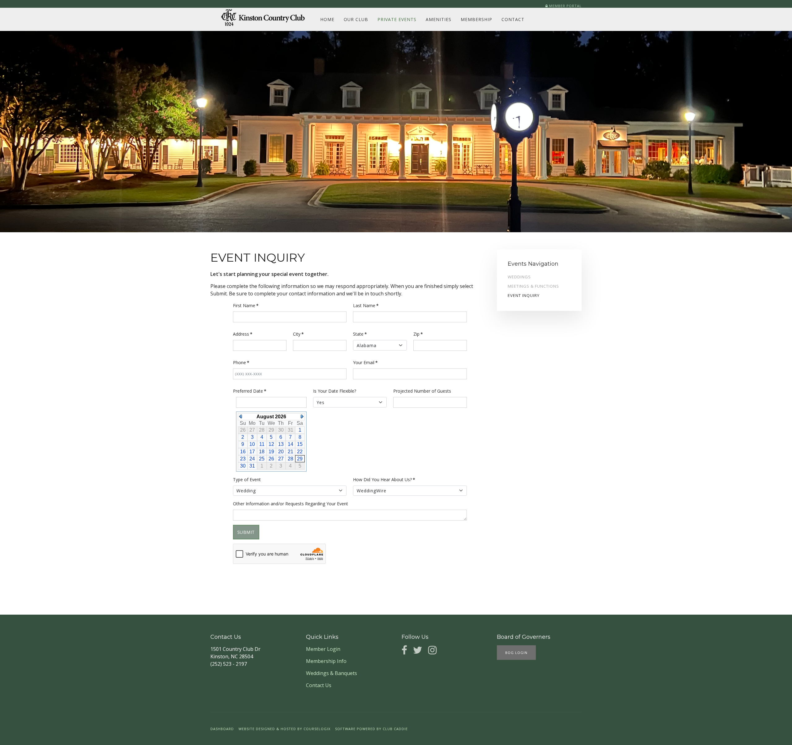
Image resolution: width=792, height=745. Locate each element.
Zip (418, 334)
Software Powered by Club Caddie (371, 728)
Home (327, 19)
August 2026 (271, 416)
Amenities (438, 19)
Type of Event (247, 479)
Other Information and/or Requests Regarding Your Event (290, 504)
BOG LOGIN (516, 652)
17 (252, 451)
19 (271, 451)
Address (242, 334)
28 (290, 458)
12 (271, 444)
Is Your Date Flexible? (334, 391)
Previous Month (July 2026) (240, 416)
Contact (512, 19)
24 (252, 458)
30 (243, 465)
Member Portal (565, 5)
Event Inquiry (524, 295)
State (360, 334)
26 (271, 458)
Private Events (396, 19)
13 (281, 444)
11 (262, 444)
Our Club (356, 19)
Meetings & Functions (533, 286)
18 (262, 451)
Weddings (519, 277)
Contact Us (318, 685)
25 (262, 458)
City (298, 334)
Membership (476, 19)
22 (300, 451)
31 (252, 465)
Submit (246, 532)
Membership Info (326, 661)
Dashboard (222, 728)
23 (243, 458)
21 (290, 451)
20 (281, 451)
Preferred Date (249, 391)
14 (290, 444)
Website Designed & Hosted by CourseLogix (284, 728)
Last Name (366, 305)
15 (300, 444)
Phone (241, 362)
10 (252, 444)
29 (300, 458)
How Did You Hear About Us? (384, 479)
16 (243, 451)
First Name (246, 305)
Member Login (323, 649)
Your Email (365, 362)
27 (281, 458)
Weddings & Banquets (331, 673)
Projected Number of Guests (422, 391)
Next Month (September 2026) (302, 416)
